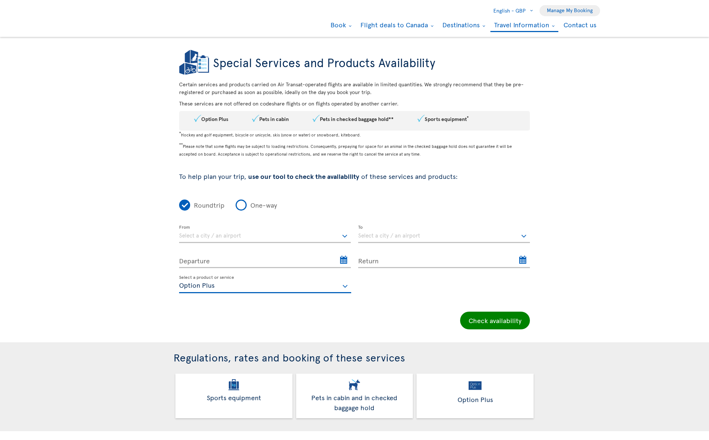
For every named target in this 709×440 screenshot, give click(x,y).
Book (337, 24)
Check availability (495, 320)
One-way (263, 204)
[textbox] (265, 234)
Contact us (580, 24)
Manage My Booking (570, 10)
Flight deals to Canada (393, 24)
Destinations (460, 24)
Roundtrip (209, 204)
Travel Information (520, 25)
